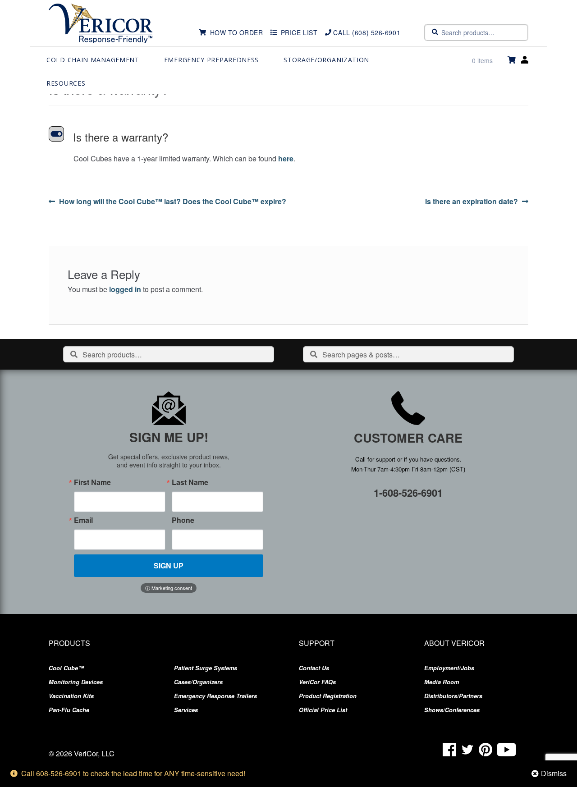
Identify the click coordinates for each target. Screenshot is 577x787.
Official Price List (323, 710)
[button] (288, 137)
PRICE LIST (299, 32)
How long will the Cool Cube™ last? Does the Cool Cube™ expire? (172, 202)
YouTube (506, 749)
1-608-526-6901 (408, 492)
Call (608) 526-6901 (366, 32)
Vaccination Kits (71, 696)
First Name (92, 482)
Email (83, 520)
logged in (125, 289)
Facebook (449, 749)
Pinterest (485, 749)
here (285, 158)
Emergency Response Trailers (215, 696)
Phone (183, 520)
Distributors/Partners (453, 696)
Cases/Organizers (198, 682)
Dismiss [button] (554, 773)
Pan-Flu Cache (69, 710)
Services (186, 710)
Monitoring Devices (76, 682)
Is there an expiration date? (471, 202)
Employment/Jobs (449, 668)
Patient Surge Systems (205, 668)
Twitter (467, 749)
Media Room (441, 682)
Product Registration (328, 696)
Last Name (190, 482)
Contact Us (314, 668)
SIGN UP (168, 565)
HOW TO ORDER (236, 32)
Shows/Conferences (452, 710)
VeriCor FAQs (317, 682)
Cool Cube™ (66, 668)
